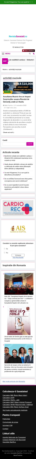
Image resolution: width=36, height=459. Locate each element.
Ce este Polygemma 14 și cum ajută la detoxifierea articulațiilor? (16, 2)
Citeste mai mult (8, 132)
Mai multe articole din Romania (14, 381)
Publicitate (6, 419)
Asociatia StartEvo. (17, 453)
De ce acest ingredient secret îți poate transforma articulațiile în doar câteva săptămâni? (16, 187)
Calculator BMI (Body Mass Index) (15, 395)
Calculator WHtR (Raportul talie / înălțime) (18, 405)
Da (7, 249)
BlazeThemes (18, 455)
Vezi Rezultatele (18, 257)
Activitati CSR (7, 425)
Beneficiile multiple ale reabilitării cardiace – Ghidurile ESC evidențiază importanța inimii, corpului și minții (18, 158)
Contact (5, 429)
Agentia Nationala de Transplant (14, 437)
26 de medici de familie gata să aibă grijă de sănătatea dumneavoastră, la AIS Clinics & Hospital (18, 339)
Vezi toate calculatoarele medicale (15, 410)
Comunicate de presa (10, 422)
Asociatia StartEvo (9, 442)
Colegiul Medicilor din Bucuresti (14, 440)
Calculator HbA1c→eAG (11, 400)
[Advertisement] (18, 19)
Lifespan (7, 92)
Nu (7, 253)
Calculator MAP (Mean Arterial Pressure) (17, 402)
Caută (5, 140)
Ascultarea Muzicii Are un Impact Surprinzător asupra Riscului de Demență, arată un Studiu (17, 99)
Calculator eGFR (8, 398)
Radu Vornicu (9, 105)
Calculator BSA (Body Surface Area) (16, 407)
